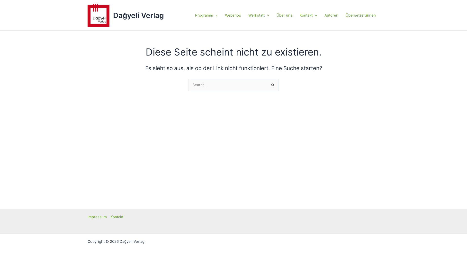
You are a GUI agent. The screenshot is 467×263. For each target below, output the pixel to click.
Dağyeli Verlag (138, 15)
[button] (215, 15)
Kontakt (116, 217)
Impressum (97, 217)
